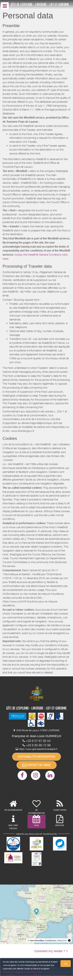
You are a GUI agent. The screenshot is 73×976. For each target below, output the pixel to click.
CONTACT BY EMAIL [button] (38, 765)
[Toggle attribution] (69, 940)
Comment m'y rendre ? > (51, 951)
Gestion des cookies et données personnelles (22, 972)
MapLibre (62, 940)
